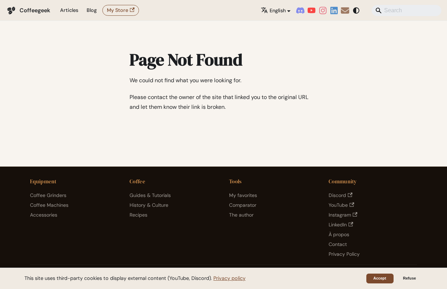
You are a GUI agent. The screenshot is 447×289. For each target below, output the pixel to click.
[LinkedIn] (333, 10)
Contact (338, 244)
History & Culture (149, 205)
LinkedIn (338, 224)
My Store (117, 10)
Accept (379, 278)
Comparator (242, 205)
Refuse (409, 278)
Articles (69, 10)
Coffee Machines (49, 205)
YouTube (338, 205)
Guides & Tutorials (150, 195)
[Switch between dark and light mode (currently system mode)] (356, 10)
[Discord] (300, 10)
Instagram (340, 215)
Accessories (43, 215)
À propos (339, 234)
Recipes (138, 215)
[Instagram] (322, 10)
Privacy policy (229, 278)
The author (241, 215)
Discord (337, 195)
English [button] (278, 10)
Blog (92, 10)
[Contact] (345, 10)
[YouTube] (311, 10)
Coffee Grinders (48, 195)
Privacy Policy (344, 254)
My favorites (243, 195)
